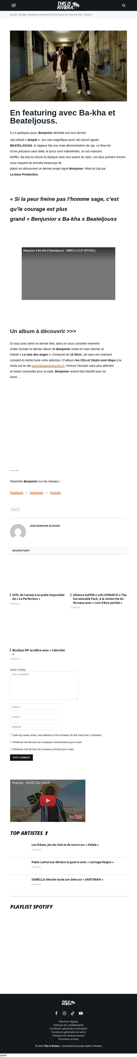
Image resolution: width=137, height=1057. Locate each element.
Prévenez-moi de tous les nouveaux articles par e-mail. (43, 749)
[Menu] (14, 5)
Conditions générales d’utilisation (68, 1028)
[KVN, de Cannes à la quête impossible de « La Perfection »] (38, 574)
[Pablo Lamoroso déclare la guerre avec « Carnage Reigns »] (19, 866)
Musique (23, 14)
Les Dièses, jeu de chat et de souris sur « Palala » (65, 845)
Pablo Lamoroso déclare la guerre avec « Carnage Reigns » (73, 862)
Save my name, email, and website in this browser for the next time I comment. (57, 735)
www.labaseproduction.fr (48, 365)
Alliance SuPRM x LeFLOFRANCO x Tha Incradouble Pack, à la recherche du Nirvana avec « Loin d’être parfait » (99, 599)
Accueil (13, 14)
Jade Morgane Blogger (45, 525)
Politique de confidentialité (68, 1025)
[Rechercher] (123, 5)
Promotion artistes (68, 1039)
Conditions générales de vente (68, 1032)
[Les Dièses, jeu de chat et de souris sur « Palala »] (19, 848)
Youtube (55, 492)
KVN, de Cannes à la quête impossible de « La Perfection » (38, 597)
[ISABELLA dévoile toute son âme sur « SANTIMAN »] (19, 883)
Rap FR (15, 509)
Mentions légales (68, 1021)
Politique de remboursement (68, 1035)
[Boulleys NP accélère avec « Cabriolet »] (38, 630)
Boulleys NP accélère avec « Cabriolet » (38, 652)
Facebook (16, 492)
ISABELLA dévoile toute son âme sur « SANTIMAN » (67, 879)
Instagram (36, 492)
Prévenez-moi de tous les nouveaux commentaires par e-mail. (47, 742)
